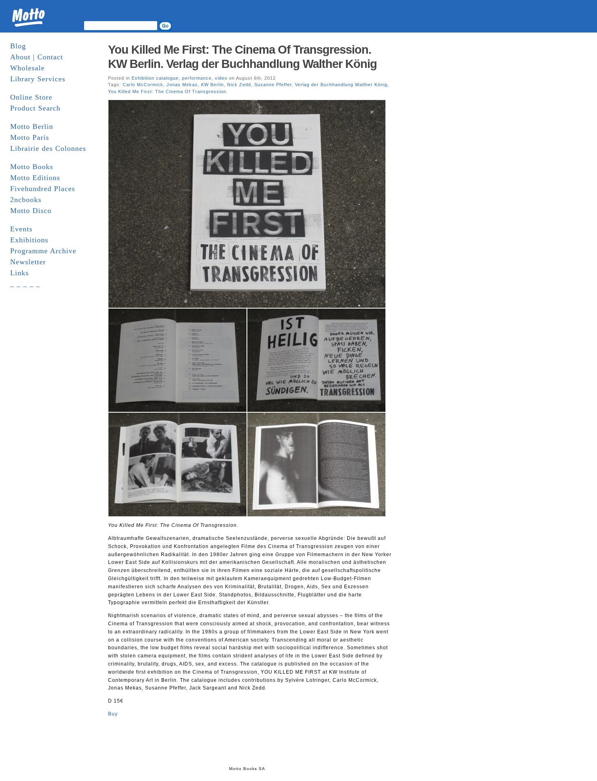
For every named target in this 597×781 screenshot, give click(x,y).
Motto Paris (29, 137)
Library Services (37, 79)
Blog (18, 46)
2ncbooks (25, 200)
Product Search (35, 108)
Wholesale (27, 68)
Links (19, 273)
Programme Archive (43, 251)
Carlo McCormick (143, 84)
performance (197, 78)
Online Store (31, 97)
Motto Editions (35, 178)
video (221, 78)
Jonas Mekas (182, 84)
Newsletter (28, 262)
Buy (113, 714)
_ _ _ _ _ (25, 284)
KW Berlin (212, 84)
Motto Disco (31, 211)
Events (21, 229)
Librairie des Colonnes (48, 148)
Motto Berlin (31, 126)
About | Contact (36, 57)
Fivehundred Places (42, 189)
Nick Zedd (239, 84)
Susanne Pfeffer (273, 84)
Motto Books (31, 167)
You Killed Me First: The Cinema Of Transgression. (168, 91)
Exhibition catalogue (155, 78)
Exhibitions (29, 240)
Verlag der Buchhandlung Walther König (341, 84)
